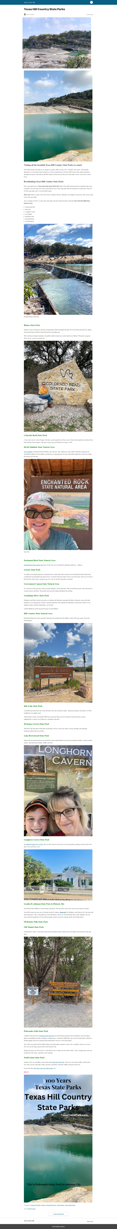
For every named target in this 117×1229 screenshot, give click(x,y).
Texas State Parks (70, 1205)
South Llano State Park (58, 1062)
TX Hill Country (31, 1208)
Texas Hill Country (51, 1205)
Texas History (60, 1205)
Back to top (90, 1221)
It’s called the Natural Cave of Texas (33, 844)
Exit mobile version (58, 1226)
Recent (43, 1205)
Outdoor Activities (36, 1205)
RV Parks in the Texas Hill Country (43, 1068)
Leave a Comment (58, 1214)
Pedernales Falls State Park (46, 1036)
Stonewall (63, 912)
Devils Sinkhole (28, 452)
